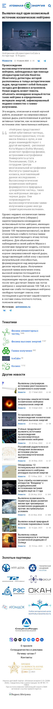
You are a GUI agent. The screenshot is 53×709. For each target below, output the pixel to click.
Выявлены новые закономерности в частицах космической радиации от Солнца (33, 538)
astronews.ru (23, 306)
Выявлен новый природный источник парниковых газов (33, 522)
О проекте (26, 645)
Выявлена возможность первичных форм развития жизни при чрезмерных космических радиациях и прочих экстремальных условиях (33, 505)
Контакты (26, 657)
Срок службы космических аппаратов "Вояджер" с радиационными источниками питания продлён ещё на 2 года (33, 485)
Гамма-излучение (21, 350)
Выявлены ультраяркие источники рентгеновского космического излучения (32, 386)
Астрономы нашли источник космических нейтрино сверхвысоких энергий (33, 402)
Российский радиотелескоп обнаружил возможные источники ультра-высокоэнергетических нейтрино (33, 452)
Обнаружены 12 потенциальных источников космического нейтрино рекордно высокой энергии (33, 469)
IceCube (15, 358)
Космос (15, 366)
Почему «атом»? (26, 653)
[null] (38, 61)
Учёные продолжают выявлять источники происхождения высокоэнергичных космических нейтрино (30, 434)
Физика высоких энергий (26, 341)
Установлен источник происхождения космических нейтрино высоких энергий (34, 417)
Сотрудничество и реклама (26, 649)
